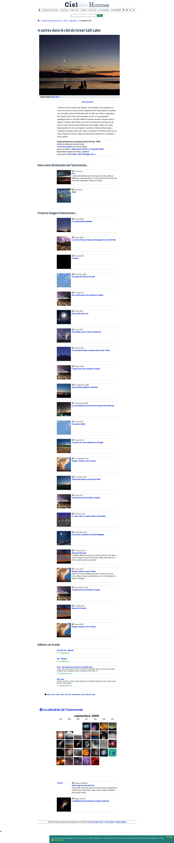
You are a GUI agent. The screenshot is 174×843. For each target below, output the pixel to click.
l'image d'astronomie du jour (51, 21)
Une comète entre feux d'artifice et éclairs (87, 295)
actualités (84, 10)
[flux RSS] (130, 10)
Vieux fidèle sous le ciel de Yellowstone (86, 332)
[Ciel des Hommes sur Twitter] (127, 10)
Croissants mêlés (78, 424)
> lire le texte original (64, 147)
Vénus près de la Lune (80, 313)
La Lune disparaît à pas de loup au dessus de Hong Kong (93, 405)
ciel (66, 694)
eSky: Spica (60, 679)
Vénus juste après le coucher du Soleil (86, 479)
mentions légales (121, 822)
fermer (170, 837)
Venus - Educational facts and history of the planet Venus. (75, 667)
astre (48, 694)
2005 (66, 21)
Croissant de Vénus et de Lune (83, 276)
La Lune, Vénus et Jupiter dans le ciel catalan (89, 516)
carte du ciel (92, 10)
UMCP (101, 149)
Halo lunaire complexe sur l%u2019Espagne (88, 534)
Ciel (73, 173)
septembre (73, 21)
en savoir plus (58, 840)
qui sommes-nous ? (98, 822)
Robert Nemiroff (77, 149)
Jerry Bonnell (93, 149)
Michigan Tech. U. (90, 154)
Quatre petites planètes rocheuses (85, 387)
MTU (85, 149)
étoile (93, 694)
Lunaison (75, 258)
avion (57, 694)
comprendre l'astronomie (50, 10)
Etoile (74, 192)
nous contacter (109, 822)
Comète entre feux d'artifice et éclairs (86, 369)
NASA (75, 154)
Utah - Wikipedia (62, 659)
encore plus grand (87, 102)
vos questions (64, 10)
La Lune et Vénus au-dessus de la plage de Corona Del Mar (94, 240)
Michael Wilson (55, 97)
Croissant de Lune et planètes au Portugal (87, 442)
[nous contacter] (133, 10)
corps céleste (76, 694)
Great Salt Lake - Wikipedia (65, 650)
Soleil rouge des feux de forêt (83, 785)
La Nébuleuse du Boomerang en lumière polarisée (90, 801)
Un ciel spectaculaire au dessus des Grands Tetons (91, 350)
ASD (68, 154)
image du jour (74, 10)
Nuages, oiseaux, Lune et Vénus (84, 461)
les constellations (103, 10)
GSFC (80, 154)
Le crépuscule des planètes (82, 221)
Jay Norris (85, 152)
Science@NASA (116, 10)
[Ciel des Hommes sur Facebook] (123, 10)
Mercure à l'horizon (79, 553)
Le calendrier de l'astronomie (63, 710)
